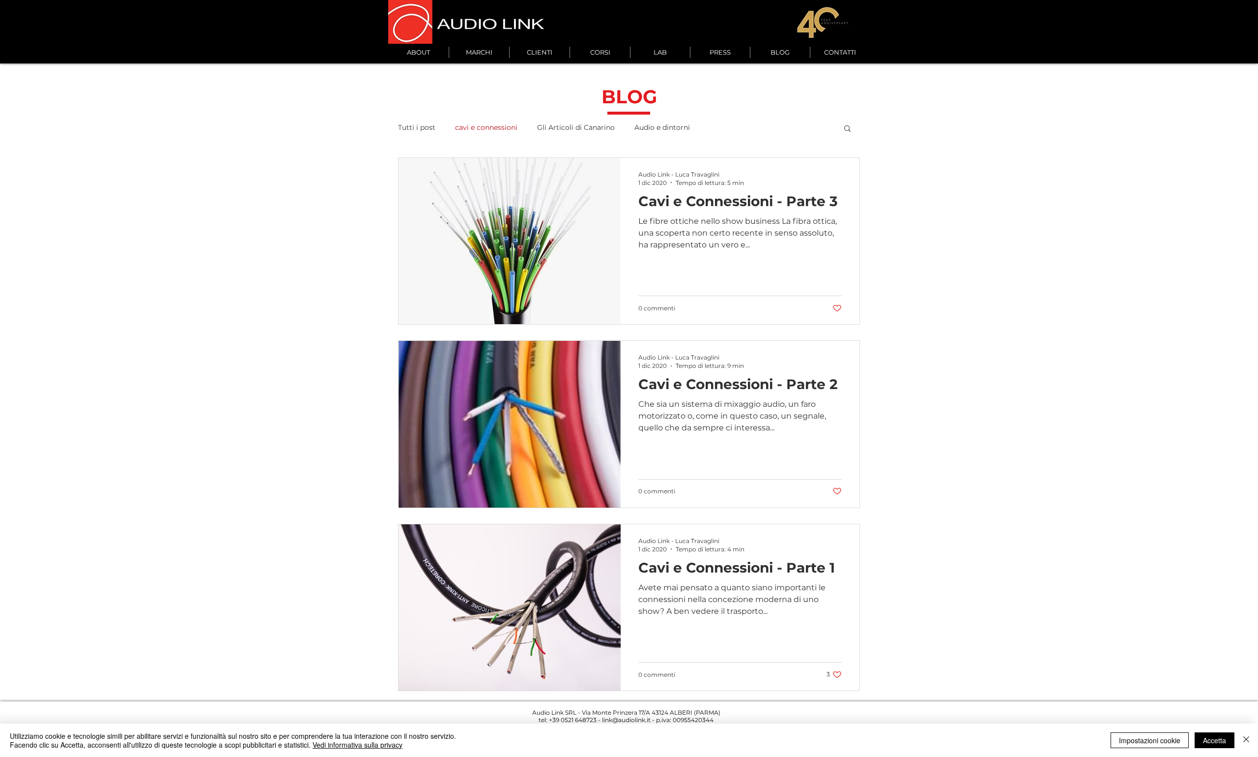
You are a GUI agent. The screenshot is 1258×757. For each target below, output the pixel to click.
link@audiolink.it (626, 720)
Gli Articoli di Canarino (576, 127)
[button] (847, 129)
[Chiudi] (1246, 740)
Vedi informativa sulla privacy (357, 745)
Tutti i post (416, 127)
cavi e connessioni (486, 127)
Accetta (1214, 740)
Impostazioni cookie (1149, 740)
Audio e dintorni (662, 127)
